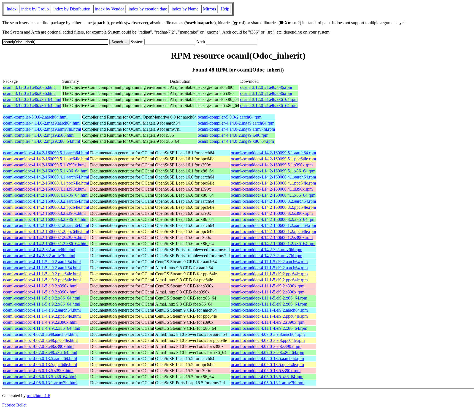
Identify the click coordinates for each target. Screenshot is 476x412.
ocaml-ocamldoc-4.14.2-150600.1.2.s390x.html (44, 237)
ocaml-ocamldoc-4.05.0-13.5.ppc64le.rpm (267, 364)
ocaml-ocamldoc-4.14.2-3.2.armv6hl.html (39, 249)
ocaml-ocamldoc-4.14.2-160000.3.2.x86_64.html (45, 219)
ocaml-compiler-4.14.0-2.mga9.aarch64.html (41, 123)
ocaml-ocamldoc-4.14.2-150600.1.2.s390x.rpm (272, 237)
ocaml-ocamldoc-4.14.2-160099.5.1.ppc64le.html (46, 158)
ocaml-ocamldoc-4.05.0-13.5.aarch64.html (40, 358)
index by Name (185, 9)
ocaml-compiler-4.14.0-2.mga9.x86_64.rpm (236, 141)
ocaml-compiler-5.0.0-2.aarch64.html (35, 117)
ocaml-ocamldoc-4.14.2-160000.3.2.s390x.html (44, 213)
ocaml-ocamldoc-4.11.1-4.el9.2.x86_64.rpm (269, 328)
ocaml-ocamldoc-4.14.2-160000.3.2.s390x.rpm (272, 213)
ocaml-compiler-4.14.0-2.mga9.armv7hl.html (42, 129)
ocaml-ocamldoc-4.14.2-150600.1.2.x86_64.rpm (273, 243)
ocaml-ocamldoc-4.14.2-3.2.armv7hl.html (39, 255)
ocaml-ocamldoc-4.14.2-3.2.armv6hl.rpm (266, 249)
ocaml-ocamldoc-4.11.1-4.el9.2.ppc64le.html (42, 316)
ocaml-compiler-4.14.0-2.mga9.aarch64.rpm (236, 123)
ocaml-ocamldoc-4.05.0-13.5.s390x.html (38, 370)
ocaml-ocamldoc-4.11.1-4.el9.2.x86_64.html (41, 328)
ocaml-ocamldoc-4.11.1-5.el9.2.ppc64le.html (42, 273)
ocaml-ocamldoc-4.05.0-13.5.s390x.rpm (266, 370)
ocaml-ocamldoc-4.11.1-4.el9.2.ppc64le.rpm (269, 316)
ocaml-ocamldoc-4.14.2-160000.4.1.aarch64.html (46, 177)
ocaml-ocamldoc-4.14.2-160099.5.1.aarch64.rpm (273, 152)
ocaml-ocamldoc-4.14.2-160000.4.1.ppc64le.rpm (273, 183)
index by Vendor (109, 9)
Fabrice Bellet (14, 405)
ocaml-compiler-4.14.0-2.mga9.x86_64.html (41, 141)
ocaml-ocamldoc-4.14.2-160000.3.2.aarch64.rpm (273, 201)
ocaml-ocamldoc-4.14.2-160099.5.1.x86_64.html (45, 171)
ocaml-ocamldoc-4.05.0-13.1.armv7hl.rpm (267, 382)
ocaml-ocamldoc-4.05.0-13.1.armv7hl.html (40, 382)
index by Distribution (71, 9)
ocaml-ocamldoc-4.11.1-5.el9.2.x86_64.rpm (269, 298)
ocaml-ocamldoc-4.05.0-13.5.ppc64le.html (40, 364)
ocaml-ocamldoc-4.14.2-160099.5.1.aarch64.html (46, 152)
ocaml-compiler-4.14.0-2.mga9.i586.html (38, 135)
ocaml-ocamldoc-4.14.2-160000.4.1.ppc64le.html (46, 183)
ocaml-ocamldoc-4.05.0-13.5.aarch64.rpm (267, 358)
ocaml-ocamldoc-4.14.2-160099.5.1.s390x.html (44, 165)
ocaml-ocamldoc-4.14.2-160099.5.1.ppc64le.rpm (273, 158)
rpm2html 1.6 (38, 395)
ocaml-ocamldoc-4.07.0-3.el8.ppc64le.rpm (268, 340)
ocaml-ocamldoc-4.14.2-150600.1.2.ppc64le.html (46, 231)
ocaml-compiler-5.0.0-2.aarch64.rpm (229, 117)
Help (225, 9)
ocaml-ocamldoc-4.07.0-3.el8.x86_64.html (40, 352)
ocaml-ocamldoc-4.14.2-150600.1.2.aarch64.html (46, 225)
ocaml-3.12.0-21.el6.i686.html (29, 87)
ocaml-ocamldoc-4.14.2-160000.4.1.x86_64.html (45, 195)
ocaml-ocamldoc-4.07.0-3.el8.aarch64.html (40, 334)
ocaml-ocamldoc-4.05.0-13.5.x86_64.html (39, 376)
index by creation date (148, 9)
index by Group (35, 9)
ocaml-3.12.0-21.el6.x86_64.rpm (269, 99)
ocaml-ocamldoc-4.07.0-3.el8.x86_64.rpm (267, 352)
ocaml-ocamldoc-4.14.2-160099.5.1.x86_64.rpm (273, 171)
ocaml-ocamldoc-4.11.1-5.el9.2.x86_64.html (41, 298)
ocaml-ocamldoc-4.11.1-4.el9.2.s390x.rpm (267, 322)
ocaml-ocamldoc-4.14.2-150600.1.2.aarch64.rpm (273, 225)
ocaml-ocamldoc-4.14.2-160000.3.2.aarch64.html (46, 201)
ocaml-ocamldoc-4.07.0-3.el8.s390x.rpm (266, 346)
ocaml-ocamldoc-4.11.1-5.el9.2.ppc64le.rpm (269, 273)
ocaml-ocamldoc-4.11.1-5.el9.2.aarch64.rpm (269, 261)
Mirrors (209, 9)
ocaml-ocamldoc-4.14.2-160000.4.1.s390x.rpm (272, 189)
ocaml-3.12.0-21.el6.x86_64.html (32, 99)
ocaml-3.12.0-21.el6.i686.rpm (266, 87)
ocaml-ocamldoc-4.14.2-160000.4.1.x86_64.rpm (273, 195)
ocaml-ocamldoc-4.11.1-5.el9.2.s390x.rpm (267, 286)
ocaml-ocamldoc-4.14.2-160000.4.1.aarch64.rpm (273, 177)
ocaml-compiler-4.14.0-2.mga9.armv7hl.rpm (236, 129)
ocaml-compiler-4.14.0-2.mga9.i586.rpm (233, 135)
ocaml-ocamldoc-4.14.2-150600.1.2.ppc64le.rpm (273, 231)
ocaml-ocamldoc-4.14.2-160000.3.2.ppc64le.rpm (273, 207)
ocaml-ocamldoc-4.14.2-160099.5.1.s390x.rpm (272, 165)
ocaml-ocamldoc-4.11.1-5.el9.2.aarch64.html (42, 261)
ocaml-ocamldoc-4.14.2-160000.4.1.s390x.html (44, 189)
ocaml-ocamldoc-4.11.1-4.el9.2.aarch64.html (42, 310)
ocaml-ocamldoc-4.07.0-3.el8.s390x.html (38, 346)
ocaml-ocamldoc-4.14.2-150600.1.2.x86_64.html (45, 243)
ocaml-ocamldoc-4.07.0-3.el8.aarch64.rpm (268, 334)
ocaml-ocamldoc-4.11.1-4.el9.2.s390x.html (40, 322)
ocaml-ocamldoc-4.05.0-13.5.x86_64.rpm (267, 376)
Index (12, 9)
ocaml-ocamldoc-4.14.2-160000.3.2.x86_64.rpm (273, 219)
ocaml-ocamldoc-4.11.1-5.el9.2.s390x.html (40, 286)
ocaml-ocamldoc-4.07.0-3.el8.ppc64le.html (40, 340)
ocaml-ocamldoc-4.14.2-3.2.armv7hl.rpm (266, 255)
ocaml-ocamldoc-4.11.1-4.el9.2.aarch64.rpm (269, 310)
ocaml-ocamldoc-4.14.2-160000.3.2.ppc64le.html (46, 207)
